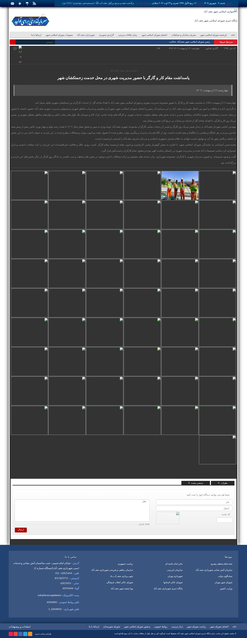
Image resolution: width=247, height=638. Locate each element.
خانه (233, 35)
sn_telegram (25, 474)
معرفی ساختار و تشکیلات (183, 35)
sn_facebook (37, 474)
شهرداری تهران (175, 576)
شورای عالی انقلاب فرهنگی (119, 582)
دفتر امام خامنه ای (174, 563)
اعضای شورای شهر (219, 626)
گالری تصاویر (211, 48)
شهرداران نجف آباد (86, 35)
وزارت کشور (226, 588)
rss (30, 634)
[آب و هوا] (27, 3)
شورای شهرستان (111, 626)
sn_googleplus (31, 474)
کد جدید (226, 514)
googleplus (16, 634)
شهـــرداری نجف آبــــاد (121, 576)
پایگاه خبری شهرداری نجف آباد (168, 588)
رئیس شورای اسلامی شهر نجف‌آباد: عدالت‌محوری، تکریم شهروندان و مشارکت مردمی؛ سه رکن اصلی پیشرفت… (156, 41)
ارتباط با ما (36, 35)
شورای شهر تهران (223, 582)
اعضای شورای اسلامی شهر (154, 35)
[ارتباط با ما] (12, 3)
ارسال (21, 529)
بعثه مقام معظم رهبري (221, 563)
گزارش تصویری (106, 35)
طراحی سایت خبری (43, 634)
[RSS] (34, 3)
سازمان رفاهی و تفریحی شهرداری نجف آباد (112, 570)
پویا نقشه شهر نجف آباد (122, 588)
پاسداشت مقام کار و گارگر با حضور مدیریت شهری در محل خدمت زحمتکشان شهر (123, 78)
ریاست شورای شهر (196, 626)
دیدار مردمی (177, 626)
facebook (20, 634)
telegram (25, 634)
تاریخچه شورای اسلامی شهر (213, 35)
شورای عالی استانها (173, 582)
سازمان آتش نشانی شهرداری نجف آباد (214, 570)
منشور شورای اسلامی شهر (137, 626)
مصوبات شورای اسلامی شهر (59, 35)
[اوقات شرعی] (19, 3)
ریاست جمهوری (125, 563)
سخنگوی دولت (225, 576)
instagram (11, 634)
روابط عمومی (160, 626)
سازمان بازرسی (175, 570)
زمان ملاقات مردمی (127, 35)
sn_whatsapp (19, 474)
